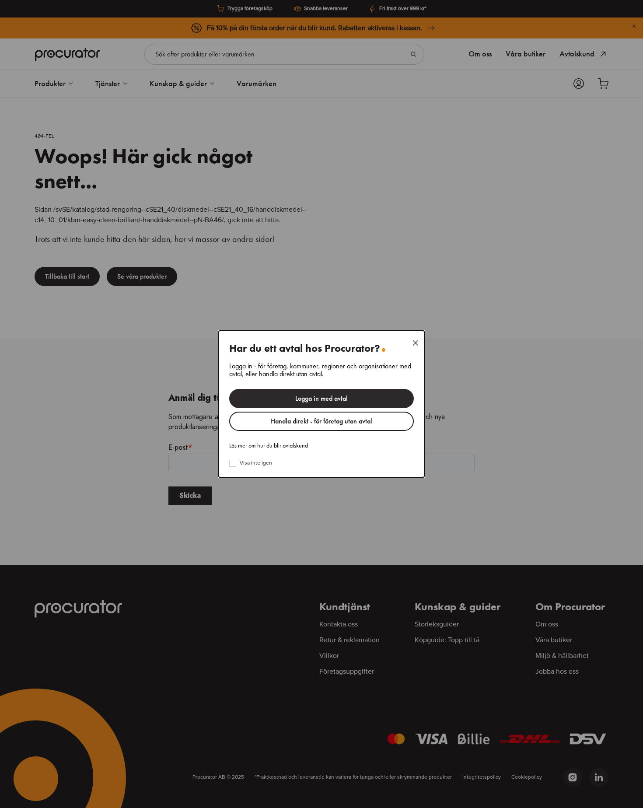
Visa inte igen (256, 463)
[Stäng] (415, 343)
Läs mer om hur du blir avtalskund (268, 445)
